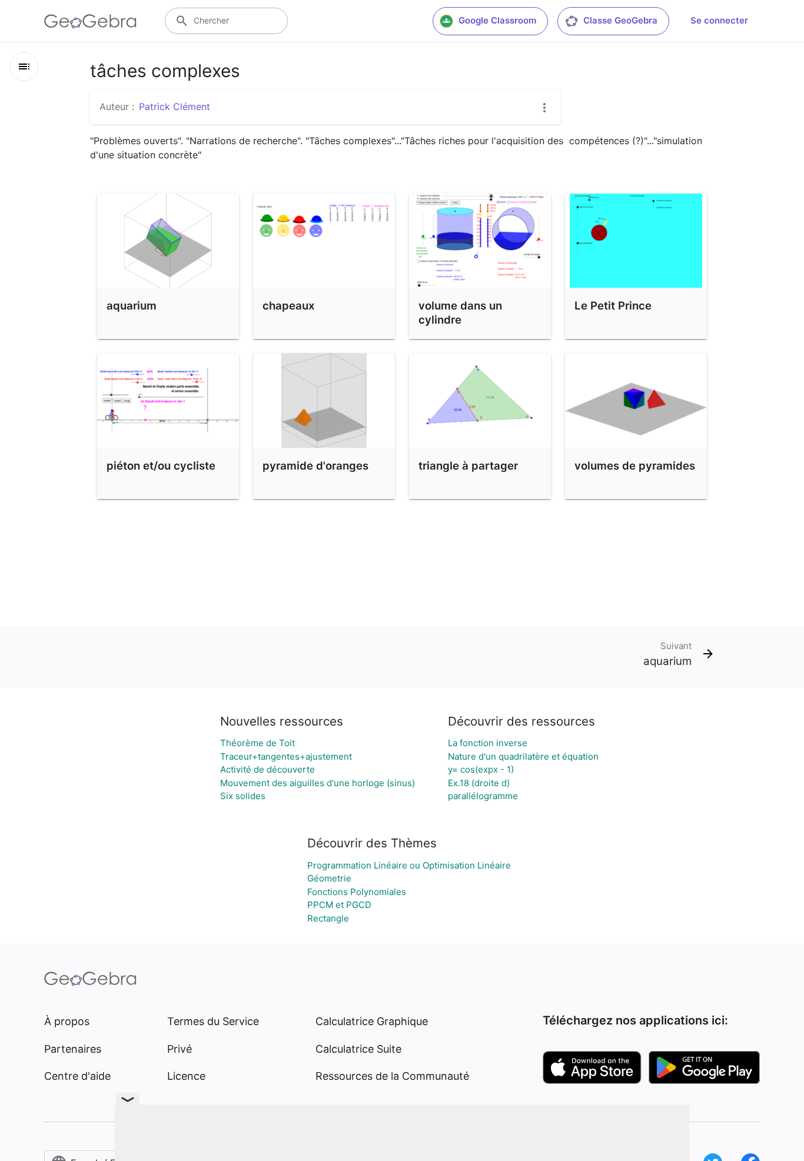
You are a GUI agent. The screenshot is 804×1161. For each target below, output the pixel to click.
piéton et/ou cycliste (161, 465)
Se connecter (719, 20)
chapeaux (288, 305)
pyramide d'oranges (315, 465)
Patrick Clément (174, 106)
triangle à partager (468, 465)
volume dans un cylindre (460, 312)
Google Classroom (497, 20)
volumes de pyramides (634, 465)
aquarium (132, 305)
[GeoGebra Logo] (90, 21)
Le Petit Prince (613, 305)
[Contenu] (24, 66)
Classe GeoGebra (620, 20)
